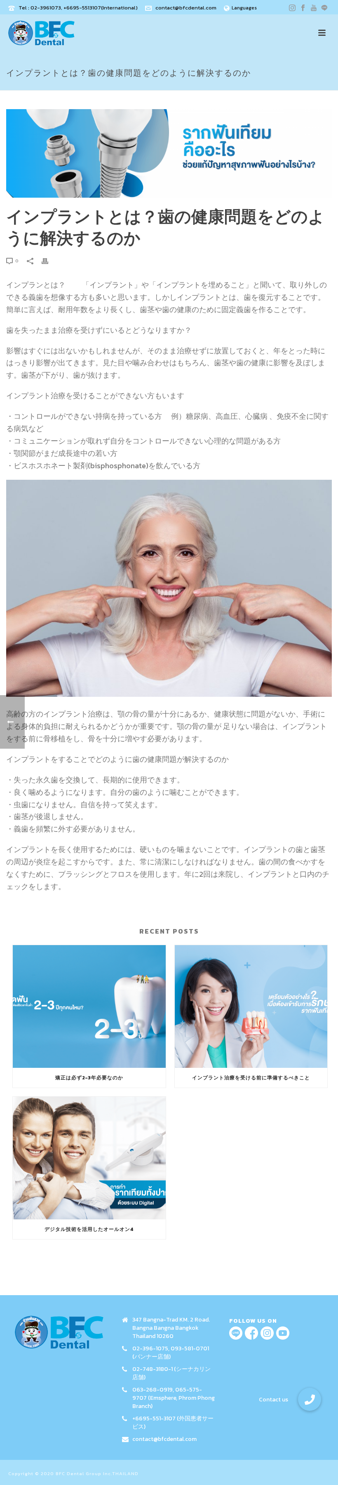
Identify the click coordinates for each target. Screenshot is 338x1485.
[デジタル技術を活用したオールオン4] (89, 1158)
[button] (309, 1399)
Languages (244, 8)
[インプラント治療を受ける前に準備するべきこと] (251, 1006)
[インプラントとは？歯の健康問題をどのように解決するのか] (169, 153)
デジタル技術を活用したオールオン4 (89, 1229)
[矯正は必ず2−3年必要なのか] (89, 1006)
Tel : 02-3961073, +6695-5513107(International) (78, 8)
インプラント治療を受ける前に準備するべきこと (251, 1077)
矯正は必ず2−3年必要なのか (89, 1077)
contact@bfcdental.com (185, 8)
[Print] (49, 260)
